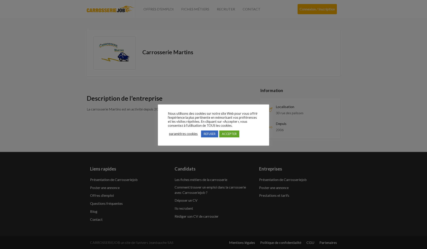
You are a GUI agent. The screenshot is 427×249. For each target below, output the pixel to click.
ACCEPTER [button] (229, 134)
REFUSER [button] (210, 134)
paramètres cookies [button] (183, 134)
